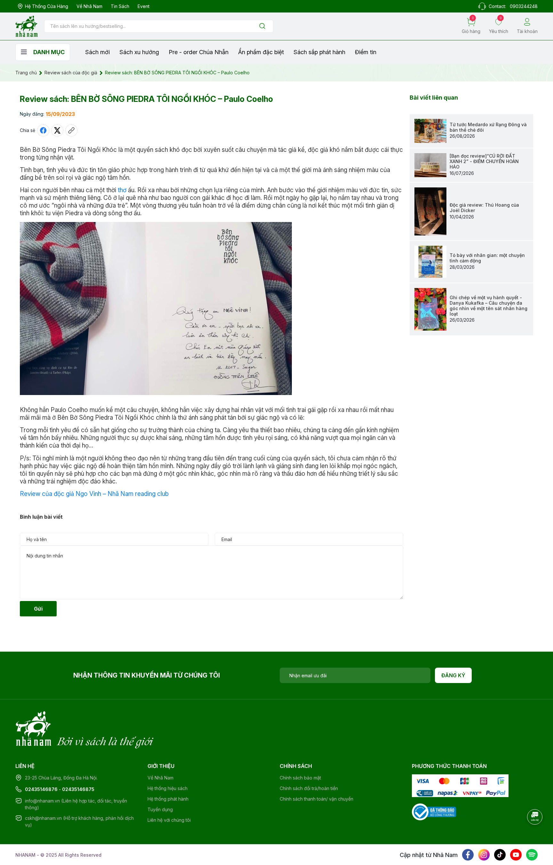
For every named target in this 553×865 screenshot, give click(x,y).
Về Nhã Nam (89, 6)
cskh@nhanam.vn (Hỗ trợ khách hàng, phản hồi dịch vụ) (79, 821)
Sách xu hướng (139, 52)
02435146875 (78, 789)
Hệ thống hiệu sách (168, 788)
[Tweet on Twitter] (57, 130)
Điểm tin (365, 52)
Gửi (38, 609)
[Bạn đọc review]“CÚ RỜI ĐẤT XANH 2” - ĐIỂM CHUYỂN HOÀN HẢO (484, 161)
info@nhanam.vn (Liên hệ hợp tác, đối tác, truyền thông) (76, 804)
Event (143, 6)
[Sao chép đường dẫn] (71, 130)
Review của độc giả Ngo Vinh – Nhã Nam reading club (94, 494)
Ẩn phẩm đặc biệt (261, 52)
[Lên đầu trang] (535, 834)
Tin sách (120, 6)
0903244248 (524, 6)
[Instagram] (484, 855)
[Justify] (262, 26)
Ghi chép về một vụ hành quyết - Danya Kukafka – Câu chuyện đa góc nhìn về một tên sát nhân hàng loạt (488, 305)
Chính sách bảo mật (300, 777)
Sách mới (97, 52)
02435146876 (41, 789)
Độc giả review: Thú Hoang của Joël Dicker (484, 207)
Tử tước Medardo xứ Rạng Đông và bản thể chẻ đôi (488, 127)
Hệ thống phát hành (168, 799)
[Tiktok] (500, 855)
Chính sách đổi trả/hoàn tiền (309, 788)
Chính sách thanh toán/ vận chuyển (316, 799)
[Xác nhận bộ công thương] (434, 811)
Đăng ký (453, 675)
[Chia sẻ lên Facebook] (43, 130)
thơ (122, 190)
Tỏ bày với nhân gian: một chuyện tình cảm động (487, 257)
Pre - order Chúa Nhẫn (198, 52)
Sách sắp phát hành (319, 52)
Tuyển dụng (160, 809)
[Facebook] (468, 855)
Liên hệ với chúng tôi (169, 820)
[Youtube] (516, 855)
